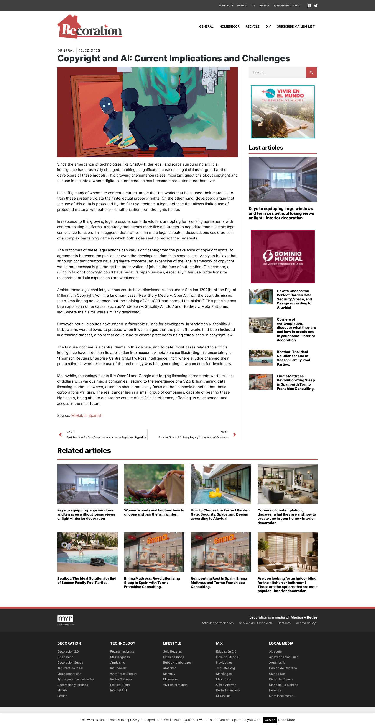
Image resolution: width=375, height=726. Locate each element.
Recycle (264, 5)
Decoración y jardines (72, 685)
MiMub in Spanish (86, 415)
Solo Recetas (172, 651)
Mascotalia (223, 679)
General (242, 5)
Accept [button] (270, 720)
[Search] (311, 72)
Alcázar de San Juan (283, 657)
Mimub (62, 690)
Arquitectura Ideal (70, 668)
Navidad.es (224, 662)
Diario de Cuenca (281, 679)
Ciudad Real (277, 674)
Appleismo (117, 662)
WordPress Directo (123, 674)
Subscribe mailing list (287, 5)
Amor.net (169, 668)
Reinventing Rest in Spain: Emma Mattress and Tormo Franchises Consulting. (219, 582)
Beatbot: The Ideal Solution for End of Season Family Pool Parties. (293, 358)
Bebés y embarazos (177, 662)
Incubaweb (118, 668)
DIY (253, 5)
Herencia (275, 690)
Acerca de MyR (307, 623)
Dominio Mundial (227, 657)
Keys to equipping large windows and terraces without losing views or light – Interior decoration (281, 213)
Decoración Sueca (70, 662)
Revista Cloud (120, 685)
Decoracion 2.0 (68, 651)
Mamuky (169, 674)
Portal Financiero (228, 690)
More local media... (282, 696)
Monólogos (224, 674)
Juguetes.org (225, 668)
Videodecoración (69, 674)
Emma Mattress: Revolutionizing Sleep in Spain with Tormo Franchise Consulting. (296, 382)
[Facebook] (309, 6)
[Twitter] (316, 6)
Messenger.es (120, 657)
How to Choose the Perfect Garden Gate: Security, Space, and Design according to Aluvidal (295, 299)
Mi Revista (223, 696)
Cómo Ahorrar (226, 685)
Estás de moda (173, 657)
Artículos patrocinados (218, 623)
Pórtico (62, 696)
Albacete (275, 651)
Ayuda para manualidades (75, 679)
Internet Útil (118, 690)
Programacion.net (122, 651)
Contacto (284, 623)
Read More (286, 720)
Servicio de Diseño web (255, 623)
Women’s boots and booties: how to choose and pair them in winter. (154, 512)
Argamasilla (277, 662)
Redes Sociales (121, 679)
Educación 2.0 (226, 651)
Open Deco (65, 657)
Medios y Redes (304, 617)
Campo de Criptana (283, 668)
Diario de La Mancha (283, 685)
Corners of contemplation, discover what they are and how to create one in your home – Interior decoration (296, 329)
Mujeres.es (170, 679)
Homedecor (226, 5)
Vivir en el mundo (175, 685)
